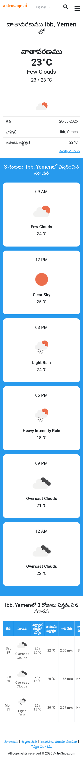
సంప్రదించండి (29, 742)
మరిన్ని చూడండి (69, 151)
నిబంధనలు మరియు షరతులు (59, 742)
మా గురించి (11, 742)
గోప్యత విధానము (42, 746)
